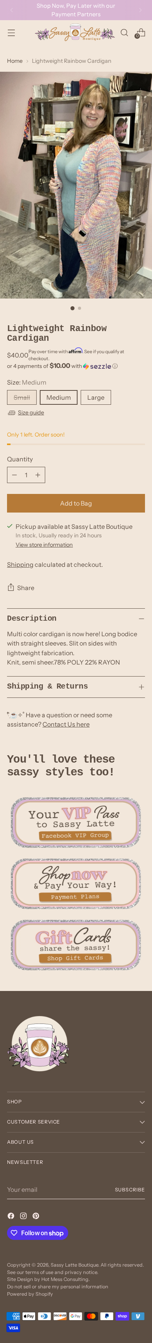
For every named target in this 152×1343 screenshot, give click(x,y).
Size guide (31, 412)
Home (15, 60)
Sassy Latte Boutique (74, 1265)
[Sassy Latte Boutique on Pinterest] (36, 1217)
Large (95, 397)
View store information (44, 544)
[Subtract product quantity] (14, 475)
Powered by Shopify (30, 1294)
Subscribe (130, 1190)
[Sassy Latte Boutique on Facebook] (11, 1217)
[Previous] (11, 10)
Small (22, 397)
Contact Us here (66, 724)
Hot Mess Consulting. (65, 1279)
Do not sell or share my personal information (57, 1286)
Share (25, 588)
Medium (58, 397)
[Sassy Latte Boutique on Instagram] (24, 1217)
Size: (26, 382)
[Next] (140, 10)
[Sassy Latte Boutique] (75, 32)
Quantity (20, 459)
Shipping (20, 564)
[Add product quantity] (38, 475)
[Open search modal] (124, 32)
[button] (76, 366)
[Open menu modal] (11, 32)
